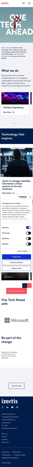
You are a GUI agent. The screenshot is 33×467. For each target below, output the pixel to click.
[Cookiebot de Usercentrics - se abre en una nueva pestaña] (19, 197)
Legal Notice (6, 452)
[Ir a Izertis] (4, 3)
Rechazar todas (16, 268)
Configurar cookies (19, 455)
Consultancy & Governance (10, 417)
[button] (24, 285)
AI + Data (4, 425)
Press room (5, 442)
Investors (4, 439)
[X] (2, 407)
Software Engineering (8, 414)
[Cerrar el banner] (30, 197)
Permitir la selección (16, 262)
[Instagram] (17, 407)
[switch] (28, 233)
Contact (4, 436)
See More (7, 112)
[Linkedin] (7, 407)
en (23, 3)
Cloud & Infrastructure (8, 420)
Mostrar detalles (23, 251)
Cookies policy (6, 455)
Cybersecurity (6, 422)
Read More (7, 193)
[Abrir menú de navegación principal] (29, 3)
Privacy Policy (16, 452)
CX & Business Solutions (9, 428)
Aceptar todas (16, 257)
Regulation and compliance (10, 458)
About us (4, 434)
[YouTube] (12, 407)
